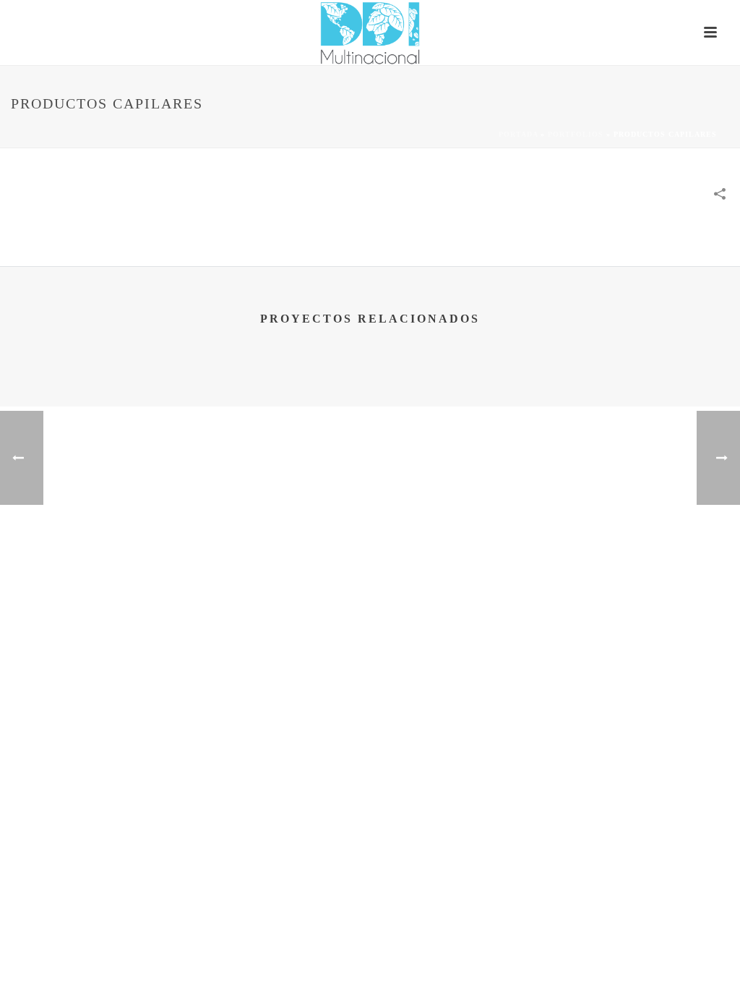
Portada (518, 134)
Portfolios (575, 134)
